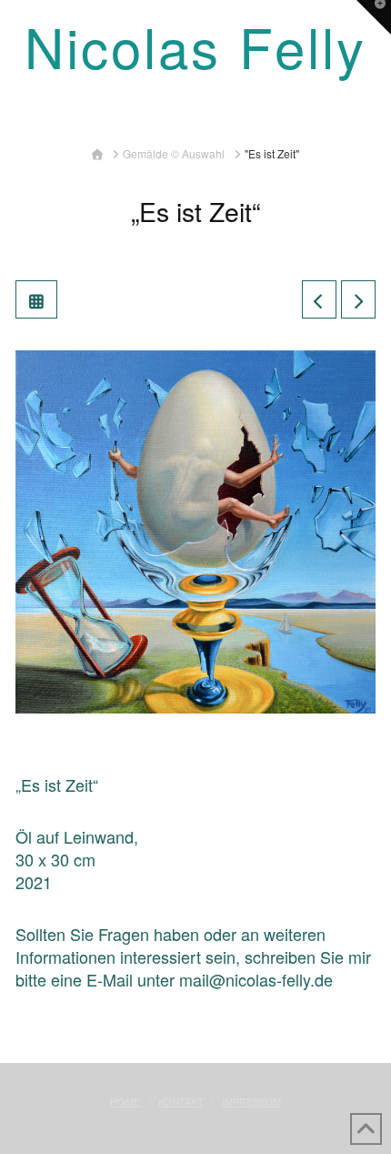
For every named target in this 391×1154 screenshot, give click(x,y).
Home (125, 1101)
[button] (196, 114)
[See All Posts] (36, 299)
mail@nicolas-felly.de (256, 979)
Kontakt (181, 1101)
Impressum (251, 1101)
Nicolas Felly (195, 45)
